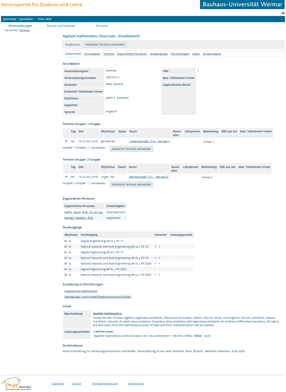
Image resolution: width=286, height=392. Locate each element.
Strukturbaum (212, 54)
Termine (108, 54)
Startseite (24, 30)
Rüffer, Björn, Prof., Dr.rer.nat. (83, 212)
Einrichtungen (180, 54)
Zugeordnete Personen (132, 54)
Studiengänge (159, 54)
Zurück (76, 383)
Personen (102, 26)
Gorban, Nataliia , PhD (78, 218)
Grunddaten (92, 54)
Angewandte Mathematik (80, 291)
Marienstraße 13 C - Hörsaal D (148, 177)
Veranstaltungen (20, 26)
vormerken (98, 147)
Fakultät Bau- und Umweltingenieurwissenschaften (97, 297)
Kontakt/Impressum (105, 383)
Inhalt (196, 54)
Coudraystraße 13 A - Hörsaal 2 (149, 141)
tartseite (9, 19)
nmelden (26, 19)
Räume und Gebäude (61, 26)
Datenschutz (136, 383)
